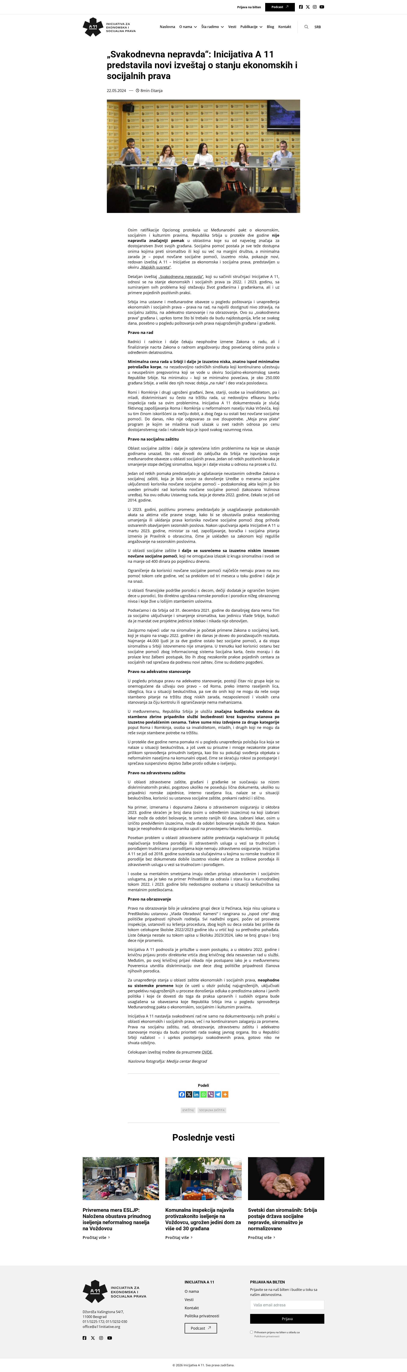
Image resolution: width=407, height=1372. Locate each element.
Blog (270, 26)
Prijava (287, 1318)
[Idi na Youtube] (321, 7)
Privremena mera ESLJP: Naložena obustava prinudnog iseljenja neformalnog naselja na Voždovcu (117, 1219)
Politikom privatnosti (266, 1336)
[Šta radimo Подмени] (222, 27)
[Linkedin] (196, 1094)
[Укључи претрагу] (306, 27)
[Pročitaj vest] (121, 1178)
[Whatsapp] (203, 1094)
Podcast (277, 7)
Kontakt (284, 26)
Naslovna (167, 26)
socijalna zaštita (212, 1110)
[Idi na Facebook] (301, 7)
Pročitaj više (94, 1237)
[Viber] (211, 1094)
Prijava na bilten (249, 7)
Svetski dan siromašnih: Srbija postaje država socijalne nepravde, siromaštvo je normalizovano (282, 1219)
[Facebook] (182, 1094)
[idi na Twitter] (308, 7)
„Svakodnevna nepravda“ (181, 276)
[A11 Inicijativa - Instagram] (101, 1338)
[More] (225, 1094)
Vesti (232, 26)
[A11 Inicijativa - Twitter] (93, 1338)
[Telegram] (218, 1094)
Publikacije (249, 26)
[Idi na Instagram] (315, 7)
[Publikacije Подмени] (261, 27)
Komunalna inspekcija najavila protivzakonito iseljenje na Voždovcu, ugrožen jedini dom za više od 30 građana (203, 1219)
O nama (185, 26)
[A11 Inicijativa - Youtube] (109, 1338)
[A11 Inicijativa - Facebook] (84, 1338)
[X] (189, 1094)
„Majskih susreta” (155, 267)
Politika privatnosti (202, 1315)
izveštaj (188, 1110)
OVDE (207, 1052)
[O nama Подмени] (195, 27)
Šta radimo (210, 26)
